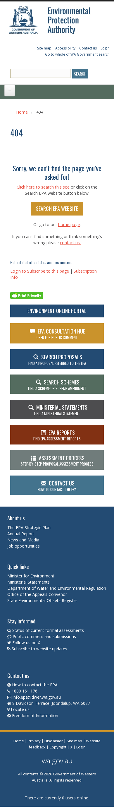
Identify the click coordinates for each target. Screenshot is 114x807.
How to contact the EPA (35, 685)
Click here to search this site (43, 187)
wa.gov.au (57, 760)
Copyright (57, 747)
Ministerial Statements (29, 582)
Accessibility (65, 48)
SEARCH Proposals (57, 359)
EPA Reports (57, 435)
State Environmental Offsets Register (42, 600)
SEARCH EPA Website (57, 208)
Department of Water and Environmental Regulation (56, 588)
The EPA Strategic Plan (29, 527)
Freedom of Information (35, 715)
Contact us (88, 48)
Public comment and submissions (44, 636)
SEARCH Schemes (57, 384)
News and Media (23, 540)
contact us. (70, 242)
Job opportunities (23, 546)
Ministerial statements (60, 410)
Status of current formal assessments (48, 630)
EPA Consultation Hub (61, 333)
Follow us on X (26, 642)
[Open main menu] (9, 90)
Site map (44, 48)
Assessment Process (57, 460)
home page (69, 224)
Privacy (34, 740)
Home (22, 112)
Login (105, 48)
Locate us (20, 709)
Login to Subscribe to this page (39, 271)
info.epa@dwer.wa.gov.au (37, 697)
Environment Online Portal (57, 310)
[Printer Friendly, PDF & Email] (26, 295)
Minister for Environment (30, 576)
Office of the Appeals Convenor (37, 594)
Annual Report (21, 533)
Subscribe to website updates (39, 649)
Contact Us (57, 485)
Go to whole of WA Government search (77, 54)
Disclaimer (53, 740)
